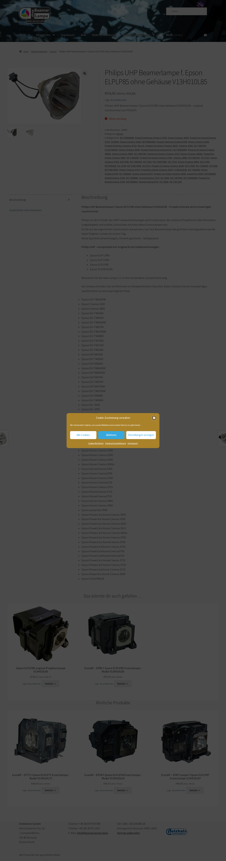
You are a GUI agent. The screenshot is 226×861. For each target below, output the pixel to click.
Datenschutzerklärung (115, 443)
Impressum (133, 443)
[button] (154, 418)
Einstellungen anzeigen (141, 435)
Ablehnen (111, 435)
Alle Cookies (83, 435)
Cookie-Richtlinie (95, 443)
